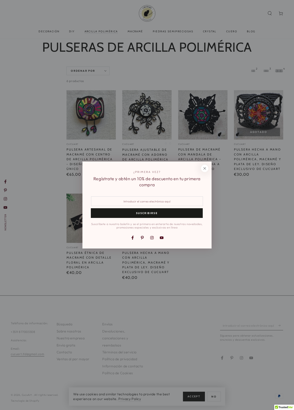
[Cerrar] (204, 168)
